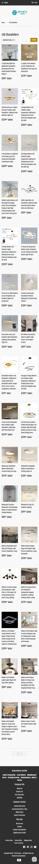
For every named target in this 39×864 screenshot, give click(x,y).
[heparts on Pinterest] (28, 847)
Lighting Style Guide (19, 833)
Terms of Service (18, 843)
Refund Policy (18, 840)
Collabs (19, 827)
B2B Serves (19, 824)
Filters (34, 40)
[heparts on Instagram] (31, 847)
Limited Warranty (19, 806)
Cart (35, 3)
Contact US (19, 792)
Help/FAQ (19, 798)
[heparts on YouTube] (35, 847)
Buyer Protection (19, 815)
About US (19, 789)
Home (3, 22)
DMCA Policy (19, 812)
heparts (19, 853)
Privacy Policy (9, 840)
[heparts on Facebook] (24, 847)
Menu (6, 3)
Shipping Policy (28, 840)
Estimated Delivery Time (19, 809)
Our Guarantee (19, 795)
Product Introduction (19, 830)
